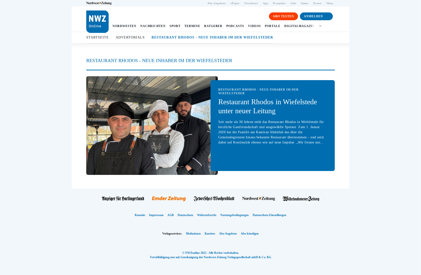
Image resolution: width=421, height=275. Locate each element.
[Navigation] (329, 26)
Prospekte (279, 3)
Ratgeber (213, 26)
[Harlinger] (123, 199)
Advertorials (130, 37)
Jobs (293, 3)
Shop (329, 3)
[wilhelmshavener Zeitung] (301, 199)
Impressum (156, 215)
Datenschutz (185, 215)
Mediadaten (193, 233)
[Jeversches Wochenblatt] (214, 199)
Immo (304, 3)
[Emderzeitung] (169, 199)
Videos (254, 26)
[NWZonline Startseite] (97, 21)
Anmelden (313, 16)
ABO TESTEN (283, 16)
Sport (175, 26)
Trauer (317, 3)
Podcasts (235, 26)
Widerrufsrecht (206, 215)
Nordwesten (124, 26)
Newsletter (251, 3)
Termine (192, 26)
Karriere (210, 233)
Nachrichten (153, 26)
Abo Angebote (228, 233)
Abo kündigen (250, 233)
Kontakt (140, 215)
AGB (170, 215)
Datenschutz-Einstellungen (269, 215)
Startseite (97, 37)
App (265, 3)
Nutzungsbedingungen (234, 215)
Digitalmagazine (300, 26)
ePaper (235, 3)
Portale (272, 26)
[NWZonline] (258, 199)
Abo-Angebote (216, 3)
